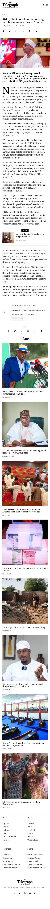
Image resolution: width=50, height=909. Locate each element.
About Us (6, 855)
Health (30, 837)
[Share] (3, 31)
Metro (30, 833)
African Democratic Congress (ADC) (24, 305)
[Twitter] (19, 893)
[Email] (23, 31)
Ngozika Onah (8, 26)
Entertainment (9, 837)
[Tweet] (10, 31)
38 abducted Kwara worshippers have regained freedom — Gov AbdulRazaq (24, 452)
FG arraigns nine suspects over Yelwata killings (24, 627)
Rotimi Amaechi (18, 319)
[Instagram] (24, 893)
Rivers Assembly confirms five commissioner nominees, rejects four (23, 744)
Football (31, 830)
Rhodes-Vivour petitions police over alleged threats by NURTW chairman (22, 685)
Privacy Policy (33, 858)
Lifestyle (31, 824)
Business (6, 840)
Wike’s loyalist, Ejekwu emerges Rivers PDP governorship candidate (22, 393)
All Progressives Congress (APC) (34, 310)
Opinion (31, 827)
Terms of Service (35, 855)
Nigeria (5, 824)
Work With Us (8, 861)
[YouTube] (30, 893)
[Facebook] (14, 893)
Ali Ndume (16, 310)
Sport (4, 833)
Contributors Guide (11, 865)
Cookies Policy (34, 861)
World (5, 827)
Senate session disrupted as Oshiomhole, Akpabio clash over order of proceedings (21, 511)
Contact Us (7, 858)
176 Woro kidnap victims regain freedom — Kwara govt (22, 803)
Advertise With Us (10, 868)
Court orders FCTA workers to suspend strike (30, 235)
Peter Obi (31, 314)
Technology (32, 840)
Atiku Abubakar (18, 314)
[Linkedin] (35, 893)
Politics (4, 14)
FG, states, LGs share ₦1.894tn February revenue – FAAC (25, 569)
